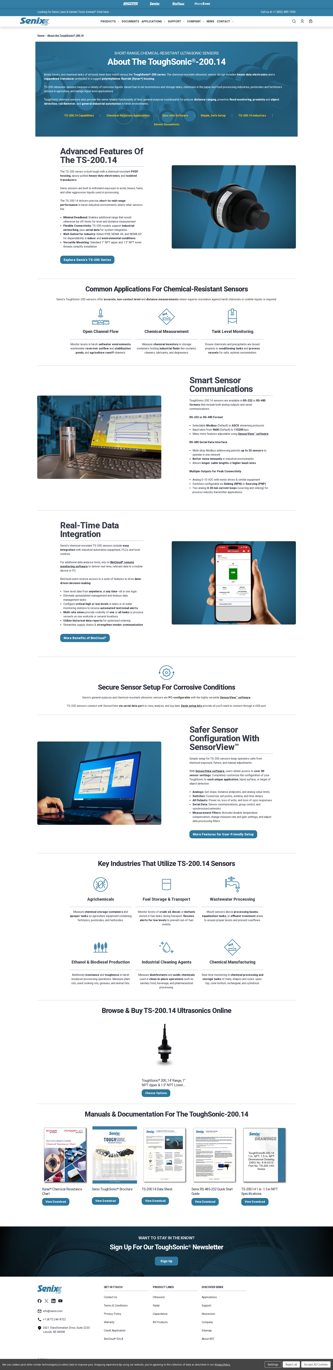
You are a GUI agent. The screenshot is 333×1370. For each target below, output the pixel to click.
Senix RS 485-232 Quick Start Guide (212, 1191)
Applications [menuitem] (152, 21)
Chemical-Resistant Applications (128, 115)
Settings (273, 1364)
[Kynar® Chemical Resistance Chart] (65, 1155)
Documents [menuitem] (130, 21)
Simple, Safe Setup (213, 115)
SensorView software (253, 433)
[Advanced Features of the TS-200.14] (234, 207)
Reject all (291, 1364)
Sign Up (166, 1261)
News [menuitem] (210, 21)
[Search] (293, 21)
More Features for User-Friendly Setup (223, 834)
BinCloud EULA (113, 1338)
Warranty (109, 1322)
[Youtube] (60, 1301)
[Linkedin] (53, 1301)
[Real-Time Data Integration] (234, 583)
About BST (208, 1338)
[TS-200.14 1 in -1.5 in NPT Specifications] (264, 1155)
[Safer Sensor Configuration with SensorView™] (99, 783)
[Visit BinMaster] (130, 4)
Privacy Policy (112, 1313)
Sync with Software (175, 115)
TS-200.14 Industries (252, 115)
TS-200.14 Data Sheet (157, 1189)
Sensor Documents (166, 124)
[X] (46, 1301)
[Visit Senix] (154, 4)
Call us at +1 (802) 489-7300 (278, 12)
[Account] (302, 21)
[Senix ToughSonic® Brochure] (114, 1155)
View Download (56, 1201)
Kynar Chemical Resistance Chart (62, 1191)
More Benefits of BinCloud (85, 638)
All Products (160, 1322)
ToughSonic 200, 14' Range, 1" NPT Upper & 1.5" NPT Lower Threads (163, 1082)
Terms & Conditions (116, 1305)
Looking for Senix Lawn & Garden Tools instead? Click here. (73, 12)
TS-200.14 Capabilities (79, 115)
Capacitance (160, 1313)
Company (207, 1322)
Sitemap (207, 1330)
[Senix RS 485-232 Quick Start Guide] (214, 1155)
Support (206, 1305)
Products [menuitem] (108, 21)
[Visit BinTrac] (178, 4)
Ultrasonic (159, 1297)
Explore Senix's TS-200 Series (87, 260)
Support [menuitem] (174, 21)
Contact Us (110, 1297)
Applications (209, 1297)
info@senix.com (52, 1311)
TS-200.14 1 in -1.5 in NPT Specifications (259, 1191)
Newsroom (208, 1313)
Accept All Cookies (316, 1364)
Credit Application (114, 1330)
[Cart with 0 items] (310, 21)
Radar (156, 1305)
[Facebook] (39, 1301)
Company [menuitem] (194, 21)
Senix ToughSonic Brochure (112, 1189)
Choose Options (156, 1093)
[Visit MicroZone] (202, 4)
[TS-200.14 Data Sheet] (164, 1155)
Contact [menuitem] (223, 21)
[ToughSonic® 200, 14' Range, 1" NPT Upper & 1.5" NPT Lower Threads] (164, 1046)
